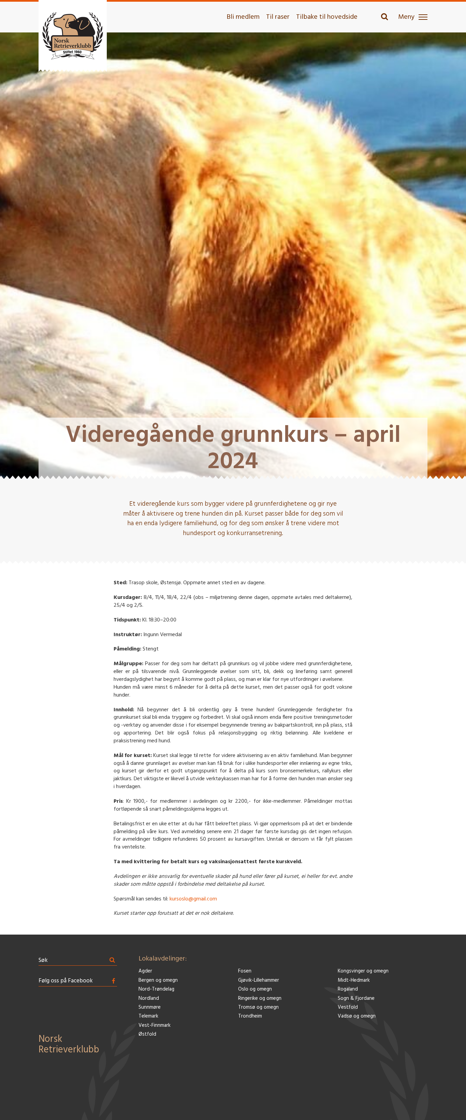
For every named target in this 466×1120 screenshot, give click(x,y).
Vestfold (348, 1007)
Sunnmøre (150, 1007)
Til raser (278, 17)
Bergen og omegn (158, 980)
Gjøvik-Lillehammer (258, 980)
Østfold (147, 1034)
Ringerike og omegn (259, 998)
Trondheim (250, 1016)
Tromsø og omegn (258, 1007)
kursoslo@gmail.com (193, 899)
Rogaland (348, 989)
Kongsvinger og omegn (363, 971)
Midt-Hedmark (354, 980)
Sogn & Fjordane (356, 998)
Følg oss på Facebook (66, 980)
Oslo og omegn (255, 989)
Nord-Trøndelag (156, 989)
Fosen (244, 971)
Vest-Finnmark (155, 1025)
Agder (145, 971)
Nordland (149, 998)
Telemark (148, 1016)
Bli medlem (243, 17)
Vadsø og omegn (357, 1016)
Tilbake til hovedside (327, 17)
